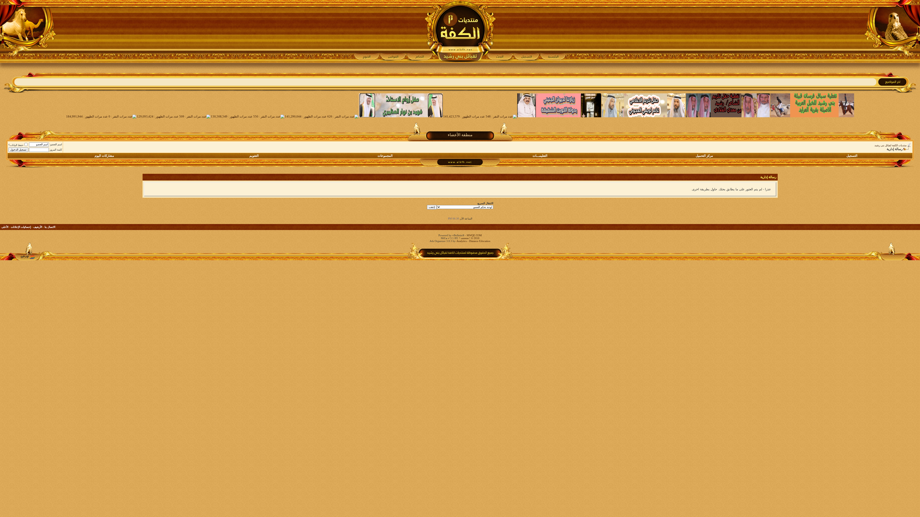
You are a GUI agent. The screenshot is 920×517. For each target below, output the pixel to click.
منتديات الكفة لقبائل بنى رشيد (890, 145)
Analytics (461, 241)
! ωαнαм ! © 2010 (469, 238)
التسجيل (851, 155)
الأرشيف (37, 226)
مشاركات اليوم (104, 155)
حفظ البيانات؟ (15, 145)
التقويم (254, 155)
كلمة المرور (56, 149)
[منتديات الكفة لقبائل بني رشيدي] (460, 31)
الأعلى (4, 226)
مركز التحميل (704, 155)
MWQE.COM (474, 235)
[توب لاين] (27, 257)
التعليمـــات (540, 155)
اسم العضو (56, 144)
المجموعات (385, 155)
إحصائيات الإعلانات (21, 226)
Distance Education (479, 241)
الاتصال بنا (50, 226)
